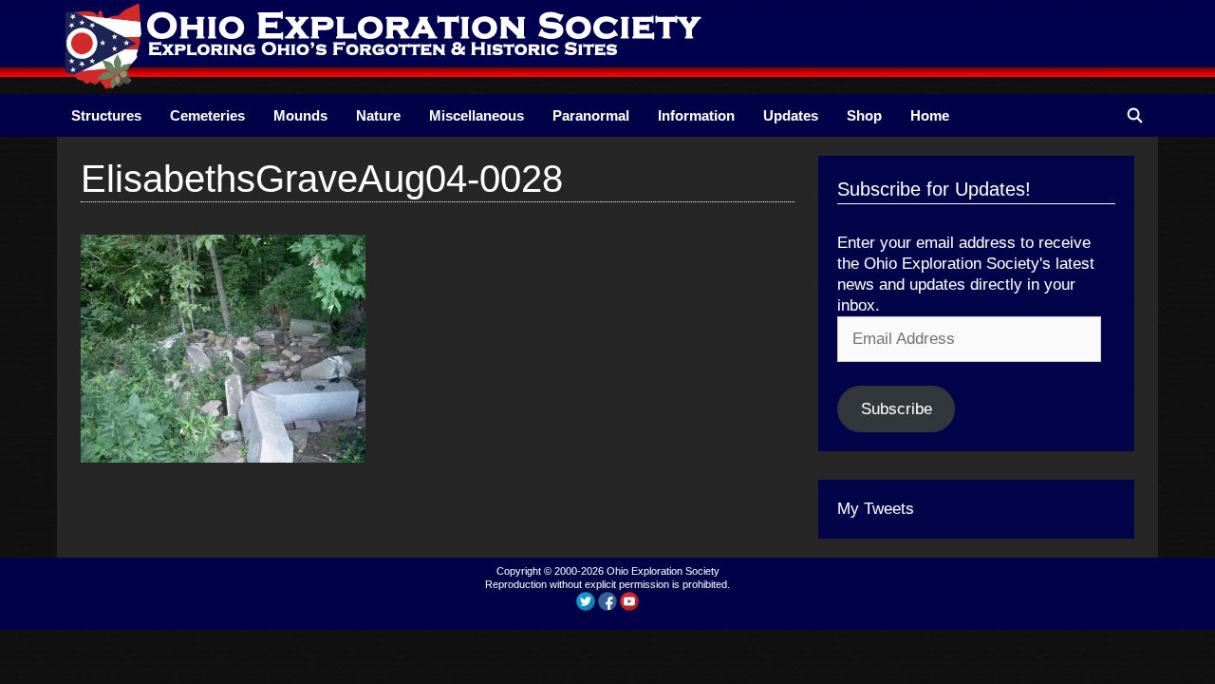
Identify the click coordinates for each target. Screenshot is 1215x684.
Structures (106, 115)
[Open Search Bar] (1135, 115)
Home (929, 115)
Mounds (300, 115)
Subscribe (896, 409)
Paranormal (590, 115)
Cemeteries (207, 115)
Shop (864, 115)
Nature (378, 115)
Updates (790, 115)
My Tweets (875, 509)
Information (696, 115)
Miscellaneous (476, 115)
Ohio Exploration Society (663, 571)
